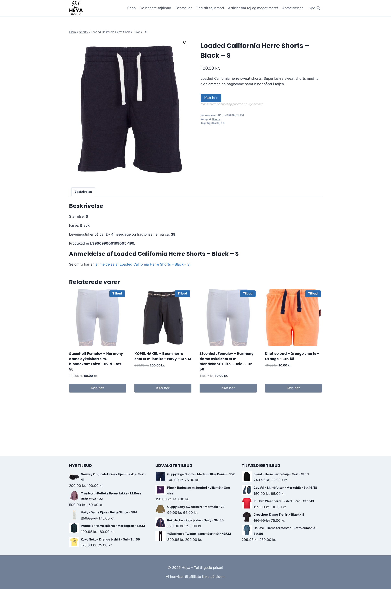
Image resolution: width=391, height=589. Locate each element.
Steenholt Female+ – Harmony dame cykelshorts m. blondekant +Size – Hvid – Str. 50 (227, 361)
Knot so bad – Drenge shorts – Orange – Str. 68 (292, 356)
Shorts (83, 32)
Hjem (72, 32)
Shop (131, 8)
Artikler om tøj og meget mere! (253, 8)
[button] (185, 42)
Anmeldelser (292, 8)
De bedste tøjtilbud (155, 8)
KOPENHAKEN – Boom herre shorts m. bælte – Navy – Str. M (162, 356)
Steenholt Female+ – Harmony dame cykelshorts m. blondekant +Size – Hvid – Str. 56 (96, 361)
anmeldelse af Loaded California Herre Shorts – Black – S (143, 264)
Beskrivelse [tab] (83, 192)
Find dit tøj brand (210, 8)
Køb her (211, 98)
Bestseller (184, 8)
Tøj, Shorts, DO (215, 123)
